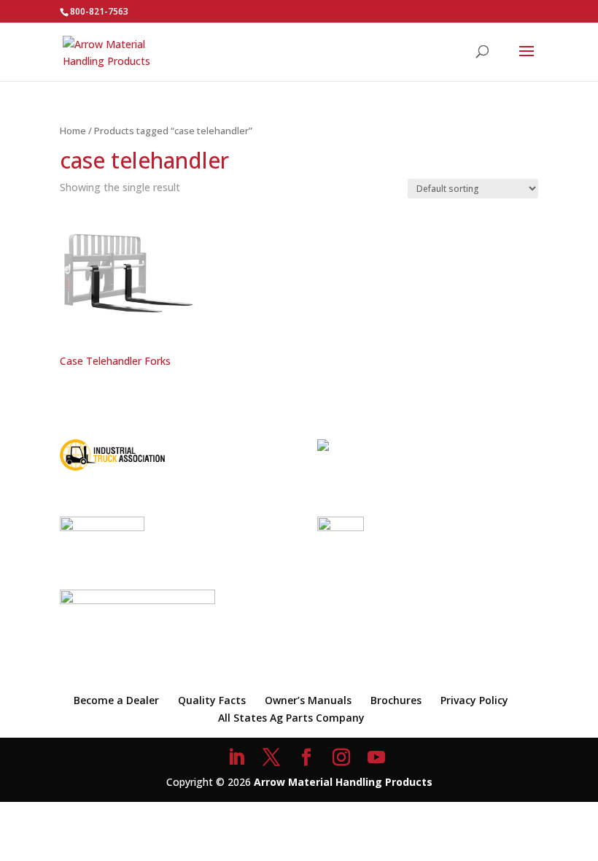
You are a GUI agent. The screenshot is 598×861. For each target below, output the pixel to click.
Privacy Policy (474, 700)
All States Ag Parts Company (291, 718)
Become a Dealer (116, 700)
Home (73, 130)
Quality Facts (212, 700)
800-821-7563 (99, 11)
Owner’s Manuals (308, 700)
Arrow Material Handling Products (343, 782)
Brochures (396, 700)
